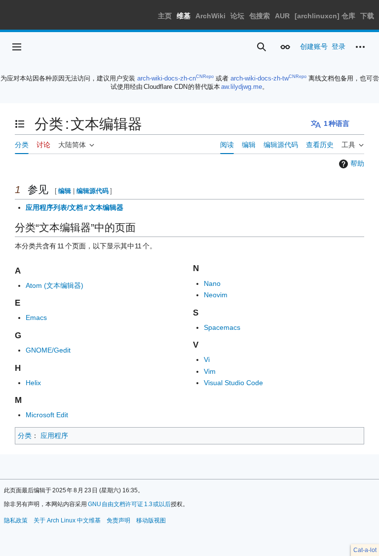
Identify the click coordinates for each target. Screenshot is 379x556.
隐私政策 (16, 520)
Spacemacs (222, 327)
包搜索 (259, 16)
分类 (25, 435)
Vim (210, 371)
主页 (165, 16)
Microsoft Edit (47, 415)
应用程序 (54, 435)
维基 (183, 16)
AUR (282, 16)
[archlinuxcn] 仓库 (325, 16)
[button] (17, 47)
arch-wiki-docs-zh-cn (166, 78)
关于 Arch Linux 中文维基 (67, 520)
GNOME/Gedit (48, 350)
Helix (33, 383)
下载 (367, 16)
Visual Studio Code (233, 383)
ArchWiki (210, 16)
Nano (212, 283)
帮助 (357, 163)
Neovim (215, 295)
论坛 (237, 16)
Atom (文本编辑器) (54, 285)
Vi (207, 359)
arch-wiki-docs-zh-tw (259, 78)
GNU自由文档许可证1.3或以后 (129, 504)
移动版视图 (151, 520)
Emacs (36, 317)
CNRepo (205, 76)
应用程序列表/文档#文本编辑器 (74, 207)
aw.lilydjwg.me (241, 86)
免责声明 (118, 520)
